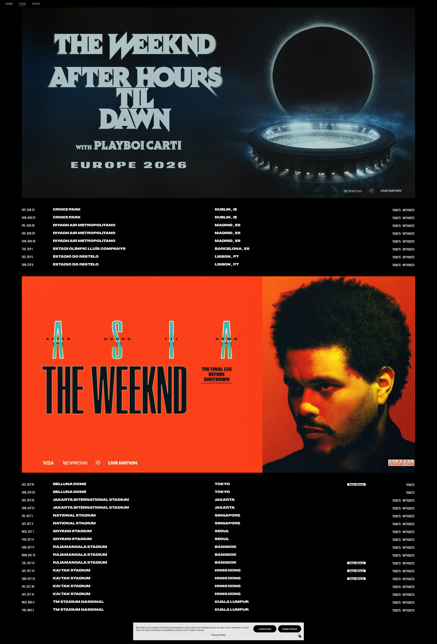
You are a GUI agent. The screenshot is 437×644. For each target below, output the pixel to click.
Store (36, 3)
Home (9, 3)
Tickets (396, 210)
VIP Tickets (408, 210)
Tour (22, 3)
